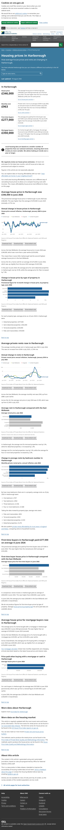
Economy (8, 50)
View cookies (43, 22)
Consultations (43, 809)
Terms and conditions (8, 806)
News (22, 806)
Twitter (41, 797)
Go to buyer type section (25, 126)
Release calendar (37, 34)
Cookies (4, 800)
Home (4, 36)
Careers (22, 800)
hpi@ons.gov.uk (13, 774)
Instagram (42, 800)
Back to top (5, 337)
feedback (23, 28)
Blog (61, 34)
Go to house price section (25, 99)
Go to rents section (23, 112)
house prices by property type (23, 607)
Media (52, 34)
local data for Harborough (19, 712)
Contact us (23, 803)
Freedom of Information (28, 809)
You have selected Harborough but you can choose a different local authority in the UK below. (29, 69)
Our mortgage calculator (9, 649)
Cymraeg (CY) (60, 32)
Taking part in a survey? (57, 37)
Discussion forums (45, 811)
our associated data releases (10, 726)
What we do (24, 797)
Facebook (42, 803)
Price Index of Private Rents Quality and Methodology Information (23, 740)
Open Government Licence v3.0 (33, 824)
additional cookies (21, 13)
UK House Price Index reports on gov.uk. (25, 728)
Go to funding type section (26, 139)
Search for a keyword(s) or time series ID (14, 45)
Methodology (46, 34)
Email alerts (43, 814)
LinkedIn (41, 806)
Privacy (3, 803)
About (57, 34)
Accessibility (5, 797)
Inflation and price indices (19, 50)
